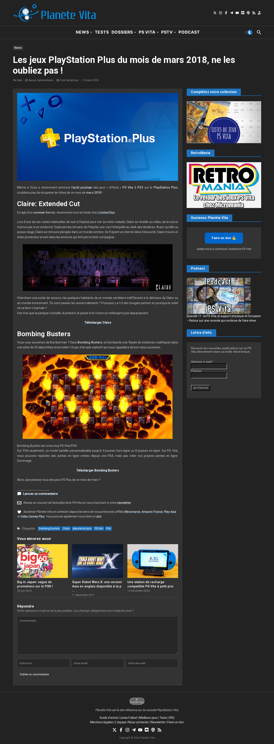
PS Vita (147, 32)
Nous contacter (138, 722)
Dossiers (122, 32)
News (82, 32)
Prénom (196, 371)
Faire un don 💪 (224, 238)
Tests (102, 32)
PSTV (167, 32)
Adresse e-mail (202, 361)
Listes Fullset (128, 717)
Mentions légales (101, 722)
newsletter (124, 502)
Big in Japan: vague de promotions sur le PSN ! (35, 584)
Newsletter (158, 722)
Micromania (132, 511)
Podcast (189, 32)
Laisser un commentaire (40, 493)
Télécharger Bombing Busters (97, 470)
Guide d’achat (109, 717)
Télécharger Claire (97, 322)
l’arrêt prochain (81, 187)
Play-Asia (170, 511)
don (98, 516)
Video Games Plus (32, 516)
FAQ (171, 717)
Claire (66, 528)
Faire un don (175, 722)
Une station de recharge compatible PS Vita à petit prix (150, 584)
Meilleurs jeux (148, 717)
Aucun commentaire (40, 80)
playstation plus (82, 528)
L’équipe (120, 722)
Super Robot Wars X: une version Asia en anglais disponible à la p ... (97, 586)
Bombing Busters (49, 528)
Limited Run (107, 212)
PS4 (108, 528)
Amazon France (151, 511)
